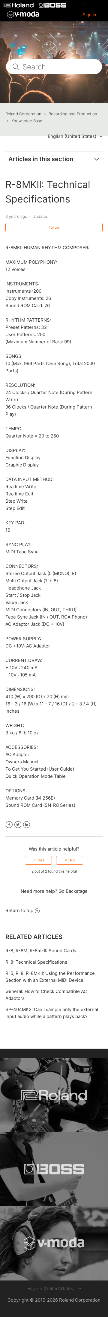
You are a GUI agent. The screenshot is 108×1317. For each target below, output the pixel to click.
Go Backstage (73, 891)
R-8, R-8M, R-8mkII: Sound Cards (40, 950)
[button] (84, 6)
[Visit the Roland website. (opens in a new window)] (54, 1095)
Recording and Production (73, 113)
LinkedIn (26, 825)
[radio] (38, 860)
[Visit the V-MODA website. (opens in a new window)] (54, 1243)
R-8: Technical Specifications (36, 962)
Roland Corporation (23, 113)
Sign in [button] (89, 14)
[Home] (19, 6)
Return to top (19, 910)
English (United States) (73, 136)
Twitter (18, 825)
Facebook (9, 825)
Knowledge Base (26, 120)
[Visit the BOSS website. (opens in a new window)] (54, 1169)
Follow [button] (54, 227)
